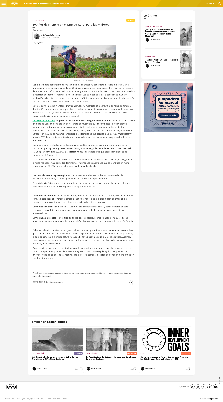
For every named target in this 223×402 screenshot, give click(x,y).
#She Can (130, 20)
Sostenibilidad (38, 20)
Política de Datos (53, 399)
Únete (64, 399)
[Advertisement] (168, 153)
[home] (14, 3)
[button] (3, 3)
